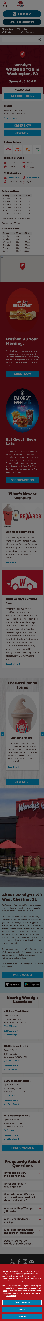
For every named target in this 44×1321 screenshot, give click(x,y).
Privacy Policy (11, 1295)
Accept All (22, 1316)
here (5, 1290)
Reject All (22, 1309)
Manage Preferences (21, 1302)
